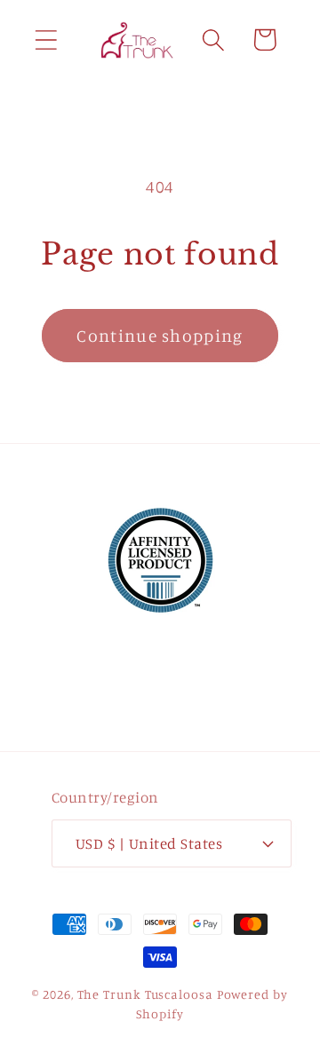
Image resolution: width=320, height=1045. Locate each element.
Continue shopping (159, 335)
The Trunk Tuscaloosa (145, 993)
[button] (45, 39)
